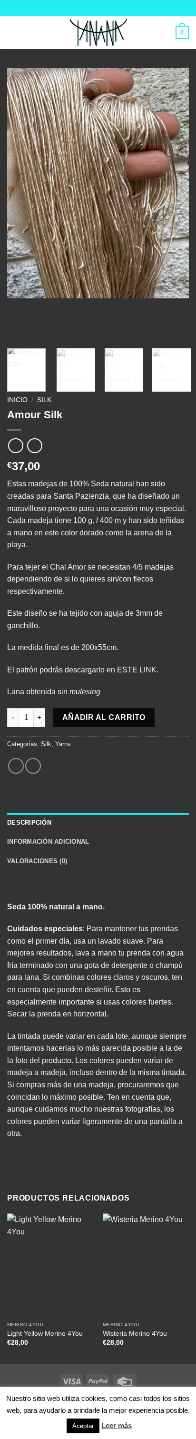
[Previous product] (34, 445)
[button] (13, 32)
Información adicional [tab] (48, 841)
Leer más (116, 1425)
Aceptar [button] (83, 1425)
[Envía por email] (33, 766)
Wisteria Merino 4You (135, 1333)
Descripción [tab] (29, 822)
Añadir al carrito (104, 717)
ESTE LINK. (137, 670)
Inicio (17, 400)
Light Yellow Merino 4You (45, 1333)
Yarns (63, 744)
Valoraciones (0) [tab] (37, 861)
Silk (44, 400)
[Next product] (15, 445)
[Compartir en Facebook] (16, 766)
